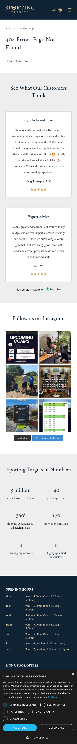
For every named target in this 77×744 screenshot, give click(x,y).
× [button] (72, 674)
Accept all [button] (20, 727)
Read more (53, 696)
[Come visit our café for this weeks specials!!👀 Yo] (22, 415)
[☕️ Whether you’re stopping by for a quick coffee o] (55, 347)
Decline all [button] (56, 727)
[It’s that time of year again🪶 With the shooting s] (55, 381)
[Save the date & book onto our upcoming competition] (22, 347)
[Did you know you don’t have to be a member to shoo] (22, 381)
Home (9, 28)
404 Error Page (26, 28)
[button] (38, 737)
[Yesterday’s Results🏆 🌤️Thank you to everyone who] (55, 415)
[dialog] (38, 707)
